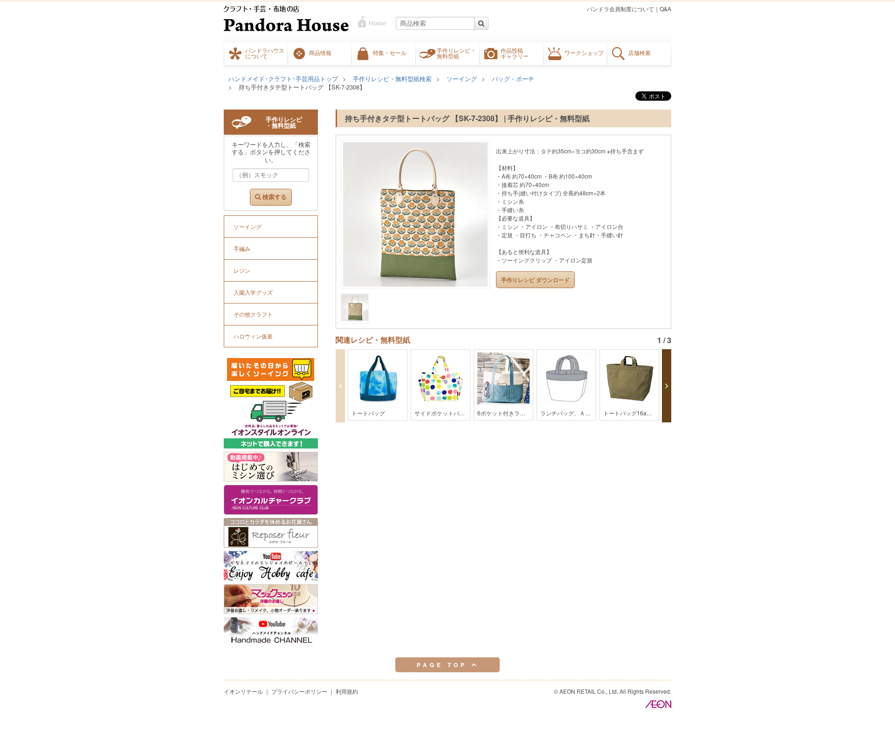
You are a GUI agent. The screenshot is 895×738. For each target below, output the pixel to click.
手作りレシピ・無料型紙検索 (392, 78)
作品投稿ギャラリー (515, 53)
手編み (242, 248)
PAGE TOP (444, 665)
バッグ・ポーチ (513, 78)
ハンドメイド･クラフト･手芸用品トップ (283, 78)
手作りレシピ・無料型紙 (456, 53)
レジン (242, 270)
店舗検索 (639, 52)
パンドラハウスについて (264, 53)
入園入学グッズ (253, 292)
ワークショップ (584, 52)
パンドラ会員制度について (620, 9)
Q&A (665, 9)
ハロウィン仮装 (253, 336)
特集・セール (389, 52)
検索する (274, 196)
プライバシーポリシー (299, 691)
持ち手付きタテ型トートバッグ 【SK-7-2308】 (302, 87)
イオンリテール (243, 691)
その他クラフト (253, 314)
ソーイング (462, 78)
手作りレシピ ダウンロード (535, 280)
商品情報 (320, 52)
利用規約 (347, 691)
